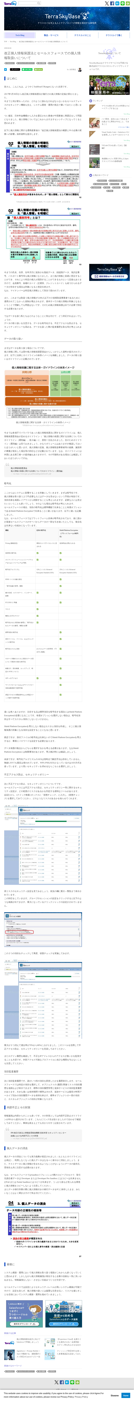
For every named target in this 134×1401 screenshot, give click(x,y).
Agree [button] (126, 1395)
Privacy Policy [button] (81, 1397)
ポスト (16, 69)
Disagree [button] (115, 1395)
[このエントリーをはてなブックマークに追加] (5, 69)
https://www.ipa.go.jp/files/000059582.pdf (31, 1138)
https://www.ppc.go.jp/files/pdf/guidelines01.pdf (33, 474)
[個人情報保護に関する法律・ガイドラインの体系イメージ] (43, 392)
